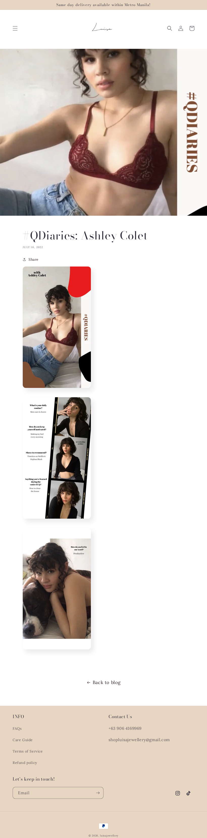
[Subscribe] (97, 793)
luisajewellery (109, 835)
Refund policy (25, 762)
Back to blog (107, 682)
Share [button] (34, 259)
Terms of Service (28, 751)
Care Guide (23, 740)
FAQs (17, 728)
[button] (15, 28)
